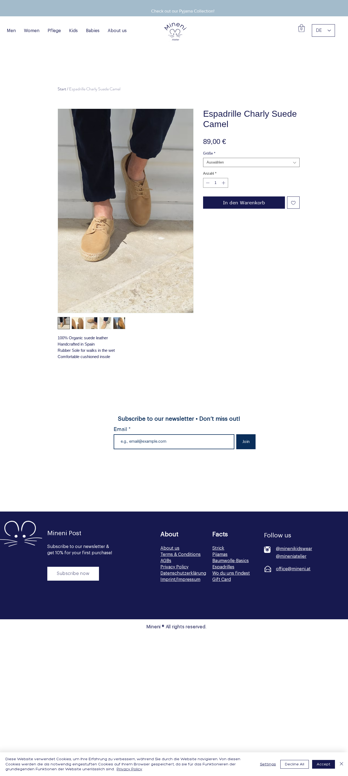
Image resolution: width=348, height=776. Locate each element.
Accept (323, 764)
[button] (301, 28)
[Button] (72, 604)
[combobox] (251, 162)
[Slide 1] (172, 4)
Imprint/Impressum (180, 579)
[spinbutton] (215, 182)
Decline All (294, 764)
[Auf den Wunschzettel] (293, 202)
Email (121, 429)
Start (62, 89)
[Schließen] (341, 764)
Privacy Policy (129, 769)
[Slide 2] (179, 4)
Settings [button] (268, 764)
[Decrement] (207, 182)
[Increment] (224, 182)
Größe (209, 153)
